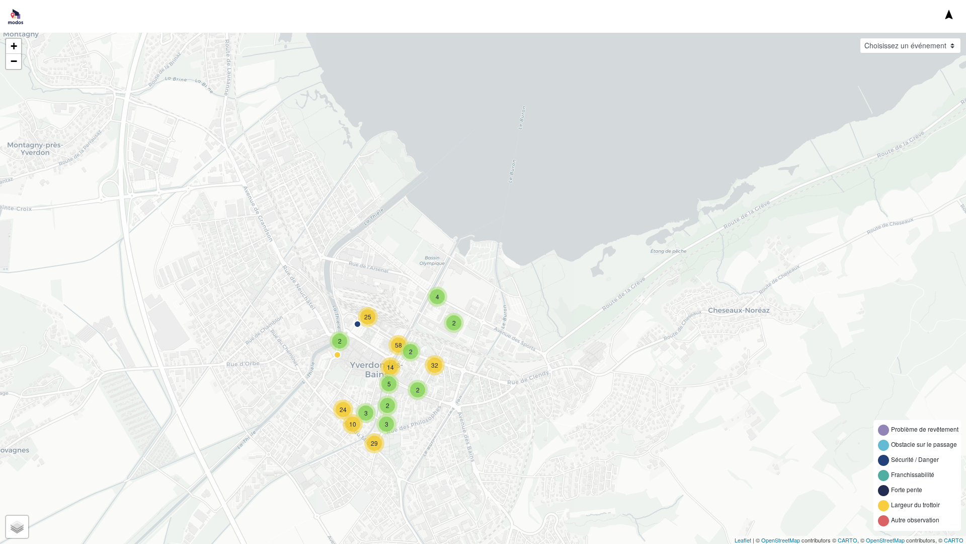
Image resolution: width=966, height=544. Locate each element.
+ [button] (14, 46)
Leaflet (743, 540)
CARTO (847, 540)
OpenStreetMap (780, 540)
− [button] (14, 61)
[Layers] (17, 527)
